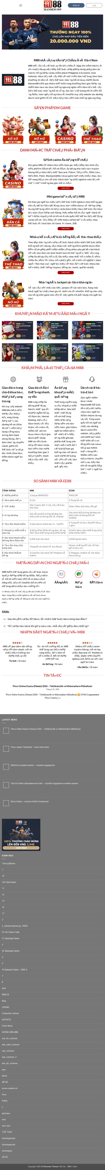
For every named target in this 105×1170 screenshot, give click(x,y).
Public (5, 1101)
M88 (69, 1167)
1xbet (74, 1167)
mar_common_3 (9, 1057)
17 (3, 913)
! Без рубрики (8, 863)
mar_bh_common (10, 1038)
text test (6, 1126)
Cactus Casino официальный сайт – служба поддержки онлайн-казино (44, 783)
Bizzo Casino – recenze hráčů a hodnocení (30, 801)
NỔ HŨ (5, 1082)
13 (3, 894)
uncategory (7, 1151)
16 (3, 907)
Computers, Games (10, 1013)
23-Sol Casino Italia (10, 932)
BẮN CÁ (5, 994)
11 (3, 888)
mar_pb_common (10, 1063)
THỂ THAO (7, 1132)
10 (3, 876)
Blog (4, 1001)
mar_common (8, 1051)
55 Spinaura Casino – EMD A (14, 969)
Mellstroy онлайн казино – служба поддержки (33, 765)
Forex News (7, 1026)
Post (4, 1094)
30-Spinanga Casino (10, 951)
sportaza (6, 1113)
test (4, 1119)
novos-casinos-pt (10, 1088)
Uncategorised (8, 1138)
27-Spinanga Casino (10, 938)
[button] (20, 5)
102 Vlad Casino (9, 882)
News (4, 1076)
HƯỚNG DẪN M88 (10, 1032)
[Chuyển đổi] (4, 619)
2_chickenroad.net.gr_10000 (15, 926)
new (4, 1069)
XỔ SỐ (5, 1157)
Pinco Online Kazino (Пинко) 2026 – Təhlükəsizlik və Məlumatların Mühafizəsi (52, 686)
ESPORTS (6, 1019)
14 (3, 901)
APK (4, 988)
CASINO (5, 1007)
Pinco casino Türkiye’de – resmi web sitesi (30, 747)
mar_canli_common (10, 1044)
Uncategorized (8, 1144)
